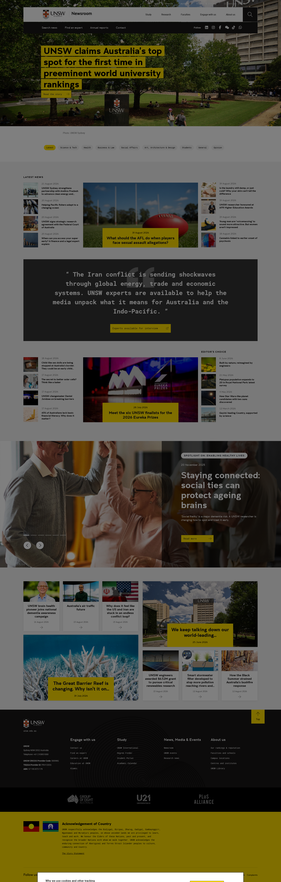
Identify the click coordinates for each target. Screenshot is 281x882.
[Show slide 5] (63, 535)
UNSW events (170, 753)
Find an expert (74, 27)
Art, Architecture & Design (160, 147)
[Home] (54, 14)
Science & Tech (68, 147)
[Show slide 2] (41, 535)
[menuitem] (149, 14)
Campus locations (220, 758)
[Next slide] (40, 545)
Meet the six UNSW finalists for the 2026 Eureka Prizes (140, 414)
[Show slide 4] (56, 535)
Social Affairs (129, 147)
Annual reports (99, 27)
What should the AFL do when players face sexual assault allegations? (140, 240)
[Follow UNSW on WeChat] (226, 27)
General (202, 147)
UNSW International (127, 747)
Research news (171, 758)
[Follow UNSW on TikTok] (233, 27)
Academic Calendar (127, 763)
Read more (190, 538)
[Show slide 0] (26, 535)
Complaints (252, 875)
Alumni (73, 768)
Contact (121, 27)
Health (87, 147)
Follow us (30, 875)
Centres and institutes (224, 763)
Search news (49, 27)
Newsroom (168, 747)
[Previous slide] (27, 545)
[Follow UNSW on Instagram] (213, 27)
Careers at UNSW (79, 758)
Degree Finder (124, 753)
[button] (258, 717)
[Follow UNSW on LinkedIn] (206, 27)
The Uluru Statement (73, 853)
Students (186, 147)
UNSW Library (218, 768)
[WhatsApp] (240, 27)
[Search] (250, 14)
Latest (49, 147)
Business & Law (106, 147)
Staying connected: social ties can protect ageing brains (220, 490)
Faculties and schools (223, 753)
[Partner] (80, 14)
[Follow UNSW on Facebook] (220, 27)
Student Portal (125, 758)
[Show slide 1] (34, 535)
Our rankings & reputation (225, 747)
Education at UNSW (80, 763)
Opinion (218, 147)
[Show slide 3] (48, 535)
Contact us (76, 747)
